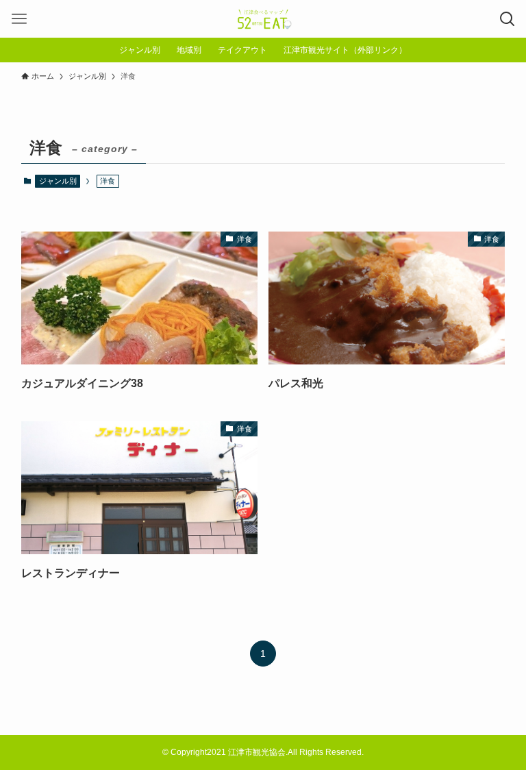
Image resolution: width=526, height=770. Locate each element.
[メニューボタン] (19, 19)
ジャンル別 (58, 181)
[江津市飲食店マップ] (262, 19)
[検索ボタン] (507, 19)
